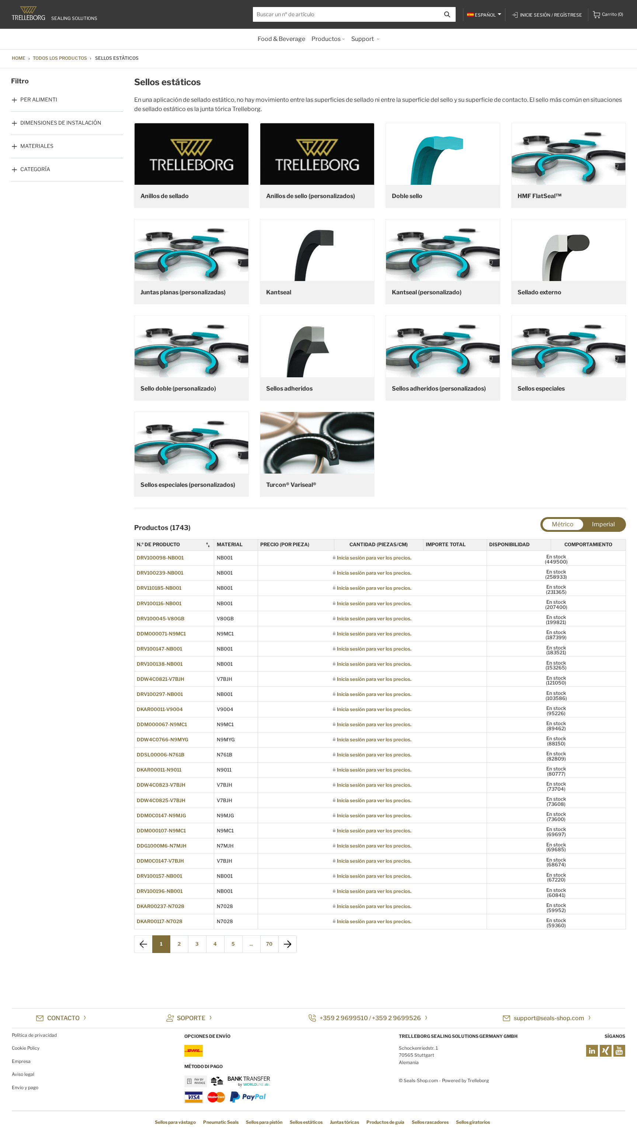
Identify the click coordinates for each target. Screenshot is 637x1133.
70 (269, 944)
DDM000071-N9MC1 (161, 634)
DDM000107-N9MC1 (161, 831)
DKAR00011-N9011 (159, 770)
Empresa (21, 1061)
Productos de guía (385, 1122)
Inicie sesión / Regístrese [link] (551, 15)
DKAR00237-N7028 (160, 906)
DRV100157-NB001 (159, 876)
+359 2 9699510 (344, 1018)
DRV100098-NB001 (160, 558)
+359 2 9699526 (396, 1018)
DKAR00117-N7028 (159, 921)
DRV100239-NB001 (160, 573)
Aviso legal (23, 1074)
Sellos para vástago (175, 1122)
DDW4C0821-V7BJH (160, 679)
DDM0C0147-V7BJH (160, 861)
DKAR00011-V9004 (160, 709)
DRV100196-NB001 (159, 891)
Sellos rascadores (430, 1122)
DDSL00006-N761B (160, 755)
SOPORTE (191, 1018)
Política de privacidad (34, 1035)
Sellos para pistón (264, 1122)
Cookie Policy (25, 1048)
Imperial (603, 524)
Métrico (563, 524)
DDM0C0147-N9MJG (161, 815)
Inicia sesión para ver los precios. (374, 558)
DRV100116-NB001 (159, 603)
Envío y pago (25, 1087)
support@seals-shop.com (549, 1018)
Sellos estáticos (306, 1122)
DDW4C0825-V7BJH (161, 800)
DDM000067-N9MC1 (162, 724)
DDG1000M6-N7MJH (162, 846)
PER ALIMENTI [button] (38, 99)
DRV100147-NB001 (159, 649)
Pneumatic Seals (221, 1122)
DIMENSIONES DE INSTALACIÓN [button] (60, 122)
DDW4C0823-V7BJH (161, 785)
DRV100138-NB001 (159, 664)
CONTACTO (63, 1018)
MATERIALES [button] (36, 146)
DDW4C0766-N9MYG (162, 739)
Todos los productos (60, 58)
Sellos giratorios (473, 1122)
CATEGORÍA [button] (35, 169)
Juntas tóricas (344, 1122)
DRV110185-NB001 (159, 588)
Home (18, 58)
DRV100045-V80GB (160, 618)
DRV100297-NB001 (160, 694)
